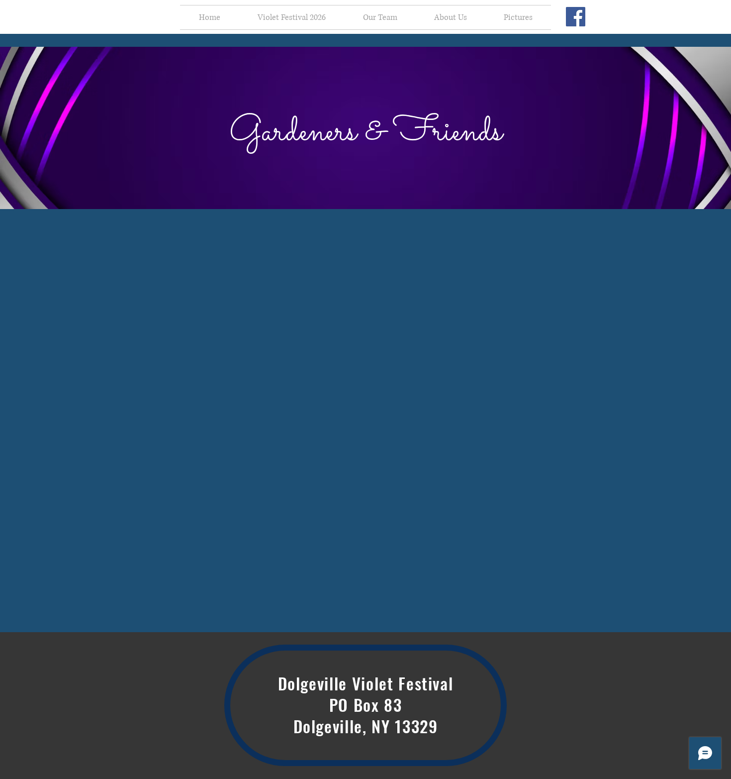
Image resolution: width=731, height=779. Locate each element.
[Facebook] (575, 16)
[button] (291, 17)
